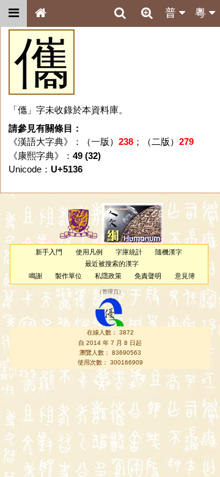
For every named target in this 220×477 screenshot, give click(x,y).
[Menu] (13, 13)
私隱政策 (108, 275)
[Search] (119, 13)
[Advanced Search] (146, 13)
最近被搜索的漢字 (112, 263)
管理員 (110, 292)
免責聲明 (147, 275)
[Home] (40, 13)
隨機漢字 (168, 252)
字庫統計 (129, 252)
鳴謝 (35, 275)
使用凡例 (89, 252)
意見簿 (185, 275)
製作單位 (68, 275)
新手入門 (48, 252)
